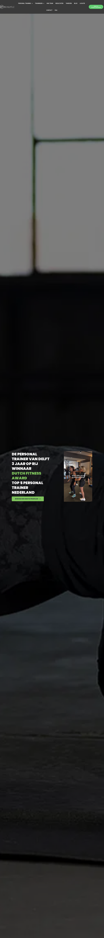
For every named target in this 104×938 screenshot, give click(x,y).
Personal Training (24, 3)
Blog (75, 3)
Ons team (50, 3)
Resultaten (59, 3)
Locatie (82, 3)
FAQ (56, 10)
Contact (49, 10)
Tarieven (69, 3)
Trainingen (38, 3)
